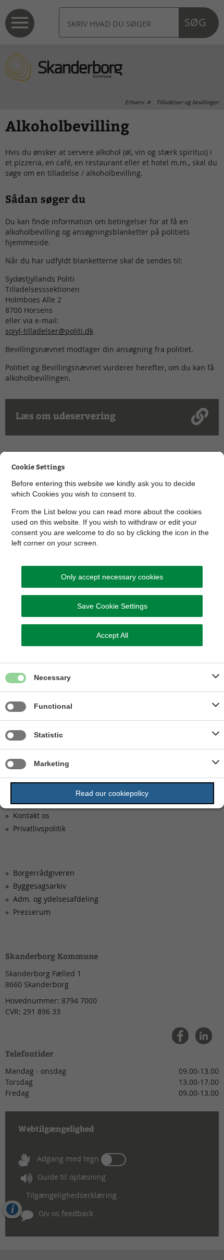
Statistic (48, 735)
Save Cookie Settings (112, 606)
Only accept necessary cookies (112, 577)
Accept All (112, 635)
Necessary (52, 677)
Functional (53, 706)
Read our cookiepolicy (112, 793)
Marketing (51, 763)
